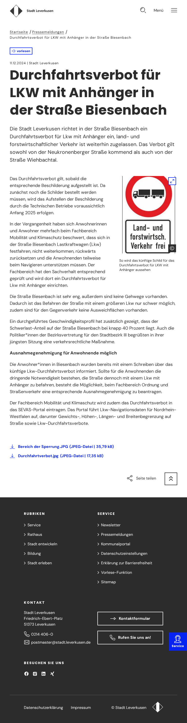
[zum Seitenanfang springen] (171, 479)
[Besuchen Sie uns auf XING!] (52, 673)
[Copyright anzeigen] (172, 248)
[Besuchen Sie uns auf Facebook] (26, 673)
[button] (21, 51)
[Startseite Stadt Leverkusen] (157, 708)
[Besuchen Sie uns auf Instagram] (34, 673)
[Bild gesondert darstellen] (148, 214)
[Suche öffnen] (143, 11)
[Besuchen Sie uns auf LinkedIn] (43, 673)
